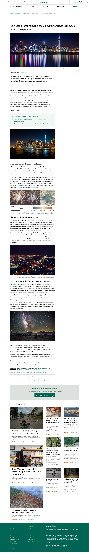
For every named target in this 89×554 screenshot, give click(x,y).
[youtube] (58, 545)
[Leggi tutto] (78, 404)
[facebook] (46, 545)
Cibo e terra (64, 10)
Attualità (13, 526)
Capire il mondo (16, 6)
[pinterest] (52, 545)
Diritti (20, 10)
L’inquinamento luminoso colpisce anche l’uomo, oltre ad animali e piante (33, 124)
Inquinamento (30, 372)
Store (12, 2)
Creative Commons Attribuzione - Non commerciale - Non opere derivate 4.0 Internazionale (33, 369)
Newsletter (20, 2)
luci (38, 372)
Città (35, 372)
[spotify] (55, 545)
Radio (33, 6)
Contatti (30, 528)
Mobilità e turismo (53, 10)
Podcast (46, 6)
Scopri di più (47, 381)
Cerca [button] (27, 2)
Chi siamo (30, 531)
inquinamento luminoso (18, 284)
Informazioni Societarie (34, 539)
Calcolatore (13, 544)
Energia (27, 10)
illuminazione (42, 372)
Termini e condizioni (33, 541)
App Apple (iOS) (14, 531)
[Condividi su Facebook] (29, 85)
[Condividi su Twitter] (33, 85)
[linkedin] (64, 545)
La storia (30, 533)
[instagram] (61, 545)
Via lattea (30, 304)
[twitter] (49, 545)
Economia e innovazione (39, 10)
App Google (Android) (16, 533)
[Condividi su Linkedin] (36, 85)
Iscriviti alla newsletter (43, 395)
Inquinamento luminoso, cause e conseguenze (26, 116)
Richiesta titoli (14, 539)
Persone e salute (75, 10)
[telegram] (67, 545)
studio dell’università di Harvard (32, 296)
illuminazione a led (23, 185)
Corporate (13, 541)
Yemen (34, 170)
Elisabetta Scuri (23, 72)
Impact (76, 6)
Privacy (30, 537)
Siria (30, 170)
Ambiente (12, 10)
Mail (29, 535)
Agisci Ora (61, 6)
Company (30, 526)
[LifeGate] (44, 2)
